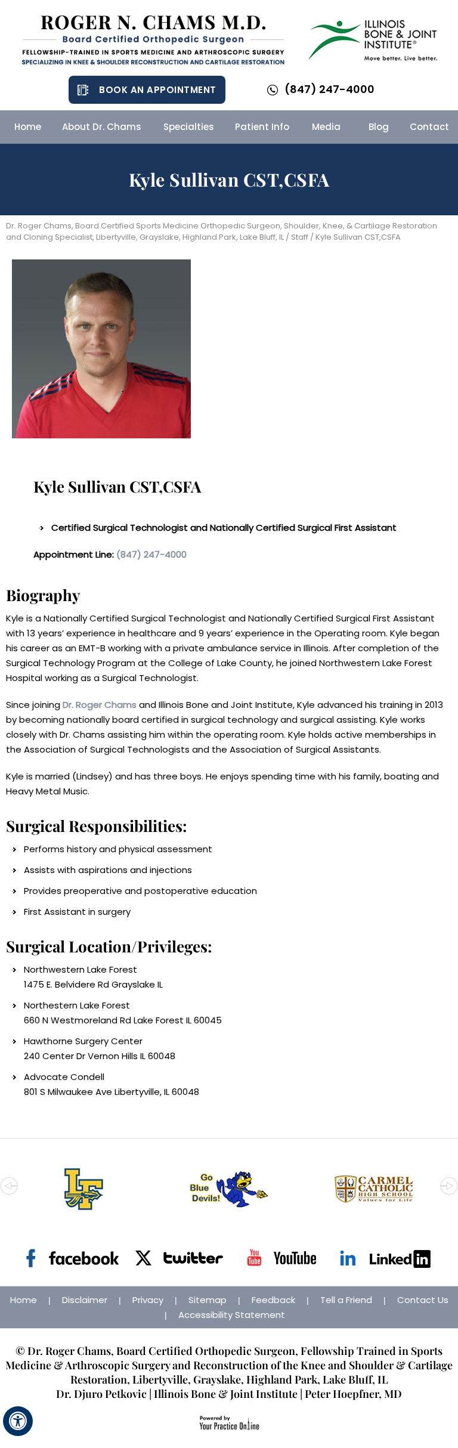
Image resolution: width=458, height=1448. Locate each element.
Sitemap (207, 1300)
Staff (299, 237)
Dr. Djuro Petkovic (101, 1394)
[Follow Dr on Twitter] (177, 1258)
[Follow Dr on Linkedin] (385, 1258)
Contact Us (422, 1300)
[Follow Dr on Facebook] (72, 1258)
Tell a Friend (346, 1300)
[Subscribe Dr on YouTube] (281, 1258)
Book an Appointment (157, 89)
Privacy (147, 1300)
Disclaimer (84, 1300)
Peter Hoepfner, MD (353, 1394)
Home (23, 1300)
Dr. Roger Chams (100, 704)
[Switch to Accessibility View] (18, 1421)
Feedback (273, 1300)
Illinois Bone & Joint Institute (226, 1394)
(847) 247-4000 (329, 89)
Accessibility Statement (231, 1314)
